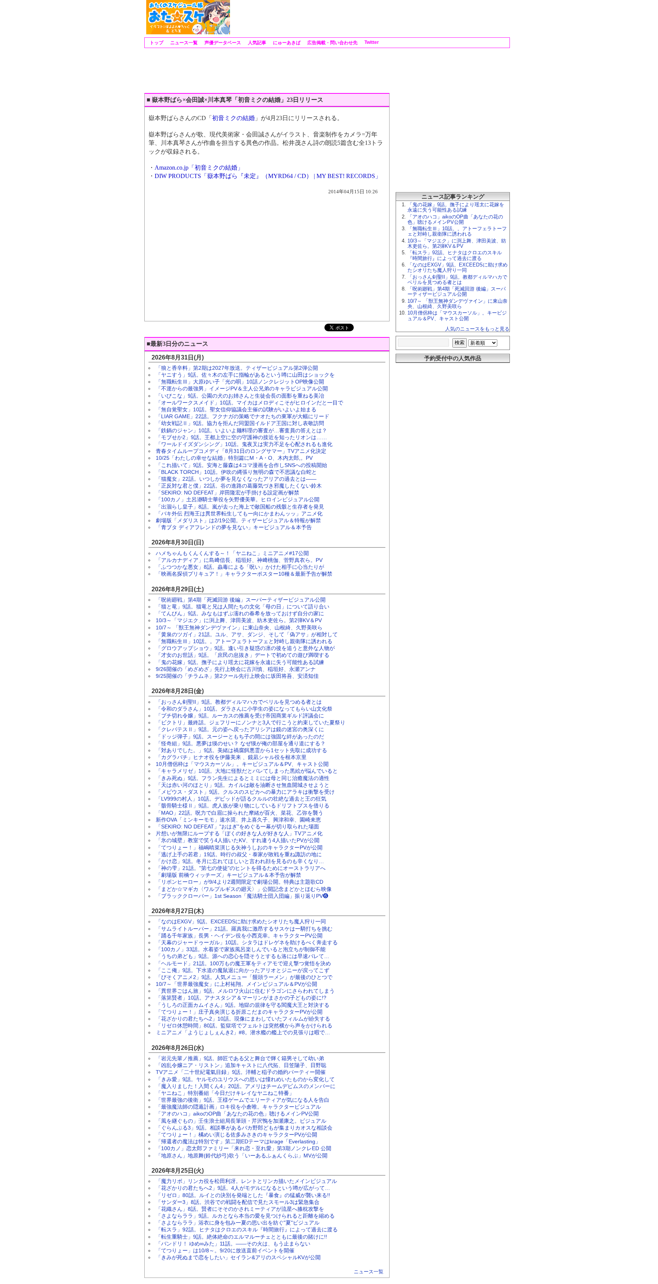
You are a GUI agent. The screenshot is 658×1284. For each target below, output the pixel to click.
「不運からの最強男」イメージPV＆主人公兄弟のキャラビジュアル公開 (242, 388)
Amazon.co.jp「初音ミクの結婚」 (199, 167)
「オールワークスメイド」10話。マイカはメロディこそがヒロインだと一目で (249, 403)
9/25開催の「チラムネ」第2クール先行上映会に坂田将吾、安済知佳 (237, 676)
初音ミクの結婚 (233, 118)
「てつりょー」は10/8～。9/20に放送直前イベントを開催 (225, 1250)
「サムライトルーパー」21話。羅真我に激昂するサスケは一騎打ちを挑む (244, 929)
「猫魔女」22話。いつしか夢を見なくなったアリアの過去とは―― (236, 479)
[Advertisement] (369, 17)
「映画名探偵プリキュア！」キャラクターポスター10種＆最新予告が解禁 (244, 574)
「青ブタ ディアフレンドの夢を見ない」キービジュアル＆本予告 (234, 527)
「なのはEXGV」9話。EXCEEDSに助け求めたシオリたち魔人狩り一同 (241, 921)
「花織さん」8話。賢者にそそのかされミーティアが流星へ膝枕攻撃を (240, 1209)
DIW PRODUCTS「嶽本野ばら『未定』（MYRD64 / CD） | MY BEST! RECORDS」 (268, 176)
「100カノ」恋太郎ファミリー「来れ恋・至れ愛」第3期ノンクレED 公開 (243, 1148)
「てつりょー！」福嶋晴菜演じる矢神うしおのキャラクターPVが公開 (239, 847)
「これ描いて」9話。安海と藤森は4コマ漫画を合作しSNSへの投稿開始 (241, 465)
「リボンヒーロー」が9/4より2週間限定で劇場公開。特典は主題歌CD (239, 882)
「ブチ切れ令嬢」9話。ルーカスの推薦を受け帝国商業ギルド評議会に (240, 716)
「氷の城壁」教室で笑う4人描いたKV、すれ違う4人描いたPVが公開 (237, 840)
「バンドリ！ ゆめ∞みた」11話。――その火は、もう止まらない (233, 1244)
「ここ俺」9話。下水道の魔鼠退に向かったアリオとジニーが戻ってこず (242, 970)
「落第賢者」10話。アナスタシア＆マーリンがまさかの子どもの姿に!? (241, 998)
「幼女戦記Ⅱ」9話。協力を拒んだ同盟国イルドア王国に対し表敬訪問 (240, 423)
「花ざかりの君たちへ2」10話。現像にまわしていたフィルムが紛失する (243, 1019)
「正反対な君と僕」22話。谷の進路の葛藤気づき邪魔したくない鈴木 (239, 486)
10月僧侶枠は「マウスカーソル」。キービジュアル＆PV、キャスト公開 (242, 764)
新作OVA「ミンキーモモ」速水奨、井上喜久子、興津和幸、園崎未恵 (238, 820)
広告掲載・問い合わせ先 (332, 42)
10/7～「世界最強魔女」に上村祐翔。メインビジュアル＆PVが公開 (236, 984)
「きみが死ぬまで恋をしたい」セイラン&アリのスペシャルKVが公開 (238, 1257)
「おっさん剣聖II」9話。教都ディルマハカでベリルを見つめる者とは (239, 702)
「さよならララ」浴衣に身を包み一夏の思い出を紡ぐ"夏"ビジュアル (237, 1223)
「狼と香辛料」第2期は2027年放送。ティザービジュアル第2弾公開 (237, 368)
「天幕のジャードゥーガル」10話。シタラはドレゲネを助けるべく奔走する (247, 942)
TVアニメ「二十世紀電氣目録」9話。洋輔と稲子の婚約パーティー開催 (241, 1072)
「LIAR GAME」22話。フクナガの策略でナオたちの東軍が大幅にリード (242, 416)
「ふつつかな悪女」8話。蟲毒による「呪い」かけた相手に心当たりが (240, 567)
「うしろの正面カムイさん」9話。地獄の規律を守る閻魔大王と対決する (242, 1005)
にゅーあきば (286, 42)
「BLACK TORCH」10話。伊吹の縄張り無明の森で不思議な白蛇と (236, 472)
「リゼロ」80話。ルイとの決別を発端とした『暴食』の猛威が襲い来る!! (243, 1195)
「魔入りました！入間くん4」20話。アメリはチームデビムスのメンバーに (245, 1086)
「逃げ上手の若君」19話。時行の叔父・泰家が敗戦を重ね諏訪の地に (239, 854)
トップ (156, 42)
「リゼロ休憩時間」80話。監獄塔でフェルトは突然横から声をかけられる (244, 1025)
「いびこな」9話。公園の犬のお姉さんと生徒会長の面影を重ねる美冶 (240, 396)
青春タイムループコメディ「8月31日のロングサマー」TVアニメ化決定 (241, 451)
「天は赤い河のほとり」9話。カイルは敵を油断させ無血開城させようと (242, 785)
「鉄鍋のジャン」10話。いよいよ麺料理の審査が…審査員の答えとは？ (241, 430)
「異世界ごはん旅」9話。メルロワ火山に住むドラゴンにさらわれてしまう (245, 991)
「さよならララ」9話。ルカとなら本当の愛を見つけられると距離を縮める (245, 1216)
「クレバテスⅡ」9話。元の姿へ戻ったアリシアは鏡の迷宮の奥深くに (240, 729)
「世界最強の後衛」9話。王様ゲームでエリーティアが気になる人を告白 (242, 1100)
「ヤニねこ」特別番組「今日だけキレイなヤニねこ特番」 (225, 1093)
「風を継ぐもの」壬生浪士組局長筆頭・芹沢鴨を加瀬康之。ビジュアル (241, 1121)
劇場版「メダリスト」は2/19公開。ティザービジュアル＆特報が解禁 (238, 520)
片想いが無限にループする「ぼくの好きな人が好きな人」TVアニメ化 (239, 833)
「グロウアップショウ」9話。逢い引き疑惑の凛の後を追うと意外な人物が (245, 648)
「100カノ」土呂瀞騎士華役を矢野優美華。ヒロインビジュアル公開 (237, 499)
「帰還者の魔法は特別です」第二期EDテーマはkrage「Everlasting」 (238, 1141)
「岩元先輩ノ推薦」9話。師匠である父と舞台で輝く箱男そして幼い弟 (240, 1058)
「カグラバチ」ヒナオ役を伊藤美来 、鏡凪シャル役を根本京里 (231, 757)
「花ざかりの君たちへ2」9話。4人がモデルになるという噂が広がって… (243, 1188)
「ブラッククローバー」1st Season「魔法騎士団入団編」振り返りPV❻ (242, 896)
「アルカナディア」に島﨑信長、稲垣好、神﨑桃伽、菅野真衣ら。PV (239, 560)
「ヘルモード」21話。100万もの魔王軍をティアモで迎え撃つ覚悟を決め (243, 963)
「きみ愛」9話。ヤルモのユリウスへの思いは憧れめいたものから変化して (245, 1079)
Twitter (371, 42)
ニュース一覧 (183, 42)
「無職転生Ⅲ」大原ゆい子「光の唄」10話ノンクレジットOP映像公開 (240, 382)
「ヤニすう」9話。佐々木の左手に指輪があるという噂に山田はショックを (245, 375)
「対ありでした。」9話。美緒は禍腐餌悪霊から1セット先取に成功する (241, 750)
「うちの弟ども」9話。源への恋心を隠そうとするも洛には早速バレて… (242, 956)
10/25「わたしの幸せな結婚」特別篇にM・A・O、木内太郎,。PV (234, 458)
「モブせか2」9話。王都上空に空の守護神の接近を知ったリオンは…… (241, 437)
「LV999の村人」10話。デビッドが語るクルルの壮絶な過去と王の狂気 (241, 799)
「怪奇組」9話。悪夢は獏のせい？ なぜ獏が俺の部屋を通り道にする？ (241, 743)
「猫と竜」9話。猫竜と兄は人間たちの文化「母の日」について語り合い (242, 606)
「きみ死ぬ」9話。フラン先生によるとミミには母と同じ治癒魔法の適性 (242, 778)
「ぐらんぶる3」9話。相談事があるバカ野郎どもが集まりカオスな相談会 (244, 1128)
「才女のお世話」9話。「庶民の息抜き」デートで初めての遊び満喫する (242, 655)
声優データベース (222, 42)
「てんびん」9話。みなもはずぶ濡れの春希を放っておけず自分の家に (240, 613)
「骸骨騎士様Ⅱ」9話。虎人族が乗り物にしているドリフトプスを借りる (242, 805)
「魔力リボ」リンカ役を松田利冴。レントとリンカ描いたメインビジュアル (246, 1181)
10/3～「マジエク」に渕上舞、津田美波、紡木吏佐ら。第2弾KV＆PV (239, 620)
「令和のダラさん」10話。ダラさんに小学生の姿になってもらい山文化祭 (244, 709)
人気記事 (256, 42)
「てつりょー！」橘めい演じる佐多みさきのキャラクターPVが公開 (236, 1135)
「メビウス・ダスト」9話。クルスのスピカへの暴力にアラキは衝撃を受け (245, 792)
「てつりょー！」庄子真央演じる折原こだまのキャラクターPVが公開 (239, 1012)
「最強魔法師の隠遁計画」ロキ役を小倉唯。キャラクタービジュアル (238, 1107)
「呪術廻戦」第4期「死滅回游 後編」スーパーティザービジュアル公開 (241, 600)
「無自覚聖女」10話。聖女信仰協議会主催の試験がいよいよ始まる (236, 409)
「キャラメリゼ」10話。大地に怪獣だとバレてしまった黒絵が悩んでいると (247, 771)
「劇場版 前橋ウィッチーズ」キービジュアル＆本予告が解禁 (228, 875)
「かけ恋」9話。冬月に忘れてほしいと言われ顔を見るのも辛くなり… (240, 861)
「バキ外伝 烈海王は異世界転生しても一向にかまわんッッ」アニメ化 (239, 513)
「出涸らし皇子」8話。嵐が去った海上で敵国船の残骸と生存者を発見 (240, 507)
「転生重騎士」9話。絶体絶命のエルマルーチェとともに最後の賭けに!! (241, 1237)
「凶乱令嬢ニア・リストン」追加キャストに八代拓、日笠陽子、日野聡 (241, 1065)
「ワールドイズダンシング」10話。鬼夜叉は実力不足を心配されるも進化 (244, 444)
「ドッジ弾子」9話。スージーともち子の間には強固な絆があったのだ (240, 736)
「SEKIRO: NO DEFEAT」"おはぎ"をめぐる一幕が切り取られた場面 (237, 826)
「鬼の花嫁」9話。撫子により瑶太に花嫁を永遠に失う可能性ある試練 (240, 662)
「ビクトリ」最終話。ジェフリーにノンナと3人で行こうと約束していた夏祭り (250, 722)
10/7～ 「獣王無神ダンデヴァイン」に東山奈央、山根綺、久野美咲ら (239, 627)
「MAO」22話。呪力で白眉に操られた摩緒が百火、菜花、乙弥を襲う (239, 813)
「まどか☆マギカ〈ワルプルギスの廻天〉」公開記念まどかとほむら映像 (244, 889)
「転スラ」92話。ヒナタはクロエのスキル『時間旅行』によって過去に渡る (247, 1229)
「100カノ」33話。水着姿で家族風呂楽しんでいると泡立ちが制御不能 (241, 949)
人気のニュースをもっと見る (477, 329)
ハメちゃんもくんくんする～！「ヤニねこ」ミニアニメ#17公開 (232, 553)
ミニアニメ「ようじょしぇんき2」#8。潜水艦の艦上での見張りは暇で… (243, 1032)
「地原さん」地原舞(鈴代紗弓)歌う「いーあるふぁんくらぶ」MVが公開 (241, 1155)
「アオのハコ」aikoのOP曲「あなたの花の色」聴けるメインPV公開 (237, 1114)
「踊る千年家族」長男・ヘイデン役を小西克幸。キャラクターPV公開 (239, 936)
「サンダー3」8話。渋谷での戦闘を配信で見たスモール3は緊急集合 (237, 1202)
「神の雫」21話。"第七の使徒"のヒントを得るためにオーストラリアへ (241, 868)
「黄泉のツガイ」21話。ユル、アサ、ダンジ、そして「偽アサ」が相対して (247, 634)
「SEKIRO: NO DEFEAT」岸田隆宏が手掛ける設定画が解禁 (227, 493)
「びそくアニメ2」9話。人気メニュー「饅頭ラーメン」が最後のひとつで (244, 977)
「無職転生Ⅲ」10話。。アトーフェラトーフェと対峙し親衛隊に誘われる (244, 641)
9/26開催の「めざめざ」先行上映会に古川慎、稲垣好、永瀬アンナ (236, 669)
